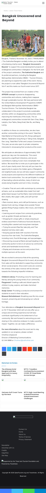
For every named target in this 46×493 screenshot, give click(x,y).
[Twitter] (9, 349)
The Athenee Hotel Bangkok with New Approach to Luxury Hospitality (9, 372)
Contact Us (23, 429)
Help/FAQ (5, 453)
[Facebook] (4, 349)
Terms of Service (25, 437)
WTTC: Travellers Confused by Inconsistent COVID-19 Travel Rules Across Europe (34, 372)
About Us (22, 434)
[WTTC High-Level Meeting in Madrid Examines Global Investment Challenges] (34, 384)
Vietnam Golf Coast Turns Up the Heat (12, 393)
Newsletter (5, 445)
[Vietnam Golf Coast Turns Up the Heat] (12, 384)
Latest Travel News (15, 11)
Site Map (5, 455)
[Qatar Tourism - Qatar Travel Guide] (10, 2)
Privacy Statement (25, 439)
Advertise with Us (8, 448)
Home (5, 11)
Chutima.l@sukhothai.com (24, 340)
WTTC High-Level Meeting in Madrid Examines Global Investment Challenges (34, 395)
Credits (4, 450)
